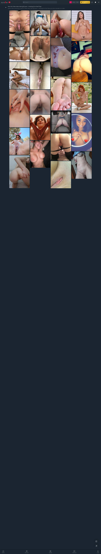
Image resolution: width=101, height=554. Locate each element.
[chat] (92, 2)
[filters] (96, 546)
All (70, 2)
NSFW (74, 2)
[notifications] (95, 2)
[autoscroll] (96, 541)
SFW (77, 2)
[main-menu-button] (99, 2)
